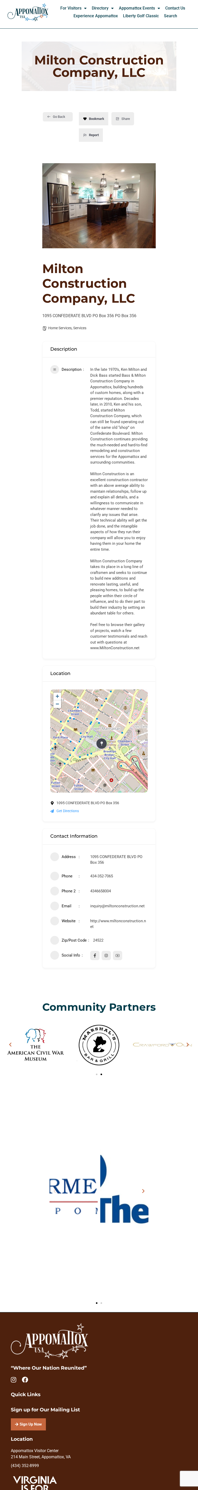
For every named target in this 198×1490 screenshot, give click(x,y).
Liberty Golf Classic (141, 15)
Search (170, 15)
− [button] (57, 704)
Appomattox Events (137, 8)
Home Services (60, 328)
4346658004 (100, 891)
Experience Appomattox (95, 15)
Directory (100, 8)
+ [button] (57, 696)
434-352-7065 (101, 876)
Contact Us (175, 8)
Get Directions (67, 811)
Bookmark (96, 119)
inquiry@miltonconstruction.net (117, 906)
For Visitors (70, 8)
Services (79, 328)
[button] (10, 1044)
